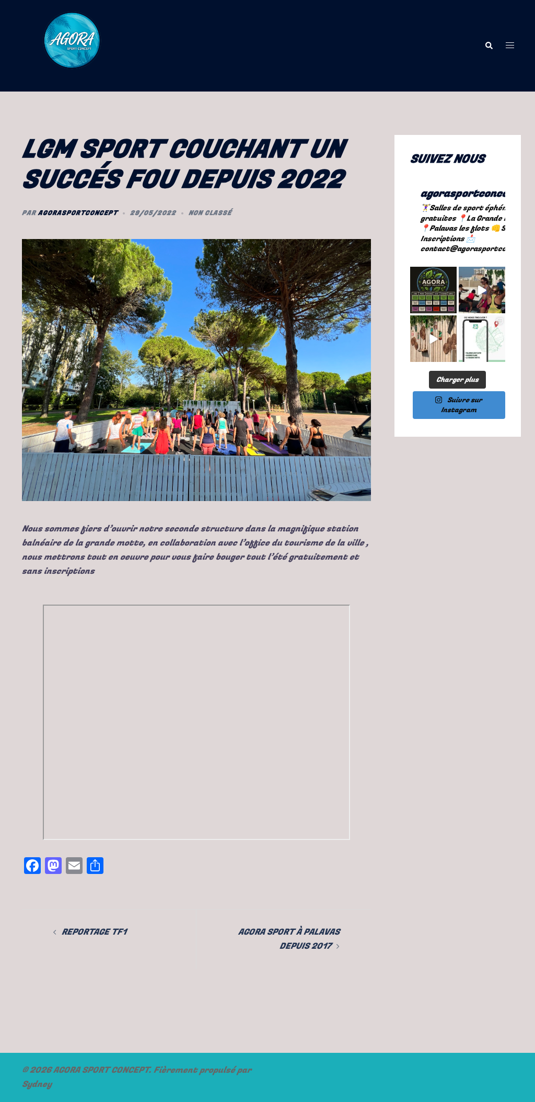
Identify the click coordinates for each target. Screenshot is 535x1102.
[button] (488, 46)
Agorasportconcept (78, 213)
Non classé (210, 213)
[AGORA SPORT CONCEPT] (72, 45)
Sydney (37, 1084)
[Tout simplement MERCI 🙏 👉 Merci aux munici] (482, 290)
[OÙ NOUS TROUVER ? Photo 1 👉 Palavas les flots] (482, 338)
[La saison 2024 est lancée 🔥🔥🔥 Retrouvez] (433, 338)
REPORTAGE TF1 (94, 932)
